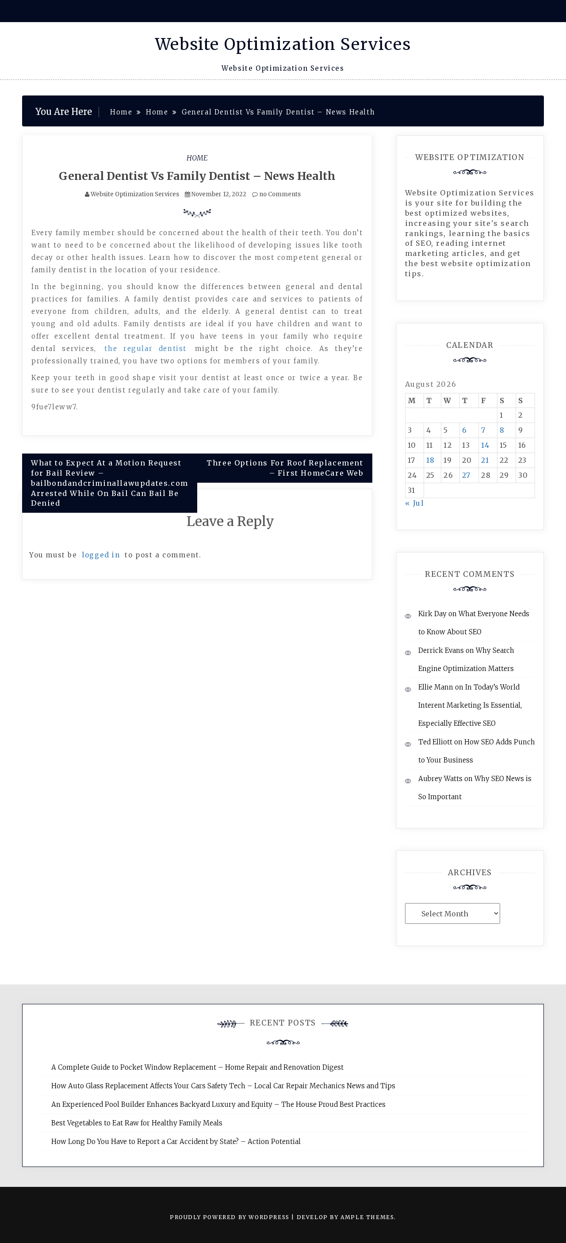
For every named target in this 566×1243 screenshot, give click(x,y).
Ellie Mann (435, 687)
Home (197, 157)
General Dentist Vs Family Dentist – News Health (197, 176)
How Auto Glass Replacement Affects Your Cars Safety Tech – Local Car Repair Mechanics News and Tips (223, 1086)
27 (466, 475)
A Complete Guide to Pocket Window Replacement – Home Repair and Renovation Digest (197, 1067)
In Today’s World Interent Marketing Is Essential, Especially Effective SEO (470, 705)
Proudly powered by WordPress (230, 1217)
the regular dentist (145, 348)
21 (485, 460)
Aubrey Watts (440, 778)
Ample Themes (367, 1217)
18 (430, 460)
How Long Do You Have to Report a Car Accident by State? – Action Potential (176, 1141)
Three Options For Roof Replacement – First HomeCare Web (285, 467)
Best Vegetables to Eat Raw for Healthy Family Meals (136, 1123)
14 (485, 445)
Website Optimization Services (283, 44)
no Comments (279, 194)
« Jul (414, 503)
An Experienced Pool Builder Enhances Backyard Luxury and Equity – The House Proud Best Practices (218, 1104)
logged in (101, 555)
